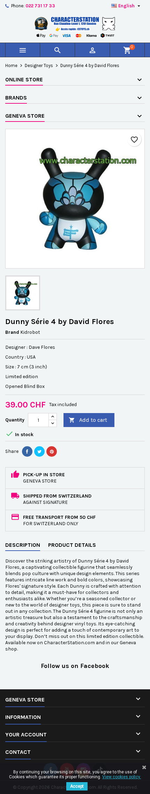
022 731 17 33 (40, 5)
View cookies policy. (121, 776)
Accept (77, 786)
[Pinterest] (51, 451)
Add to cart (88, 420)
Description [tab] (22, 545)
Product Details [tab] (72, 545)
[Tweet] (39, 451)
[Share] (27, 451)
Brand (12, 332)
